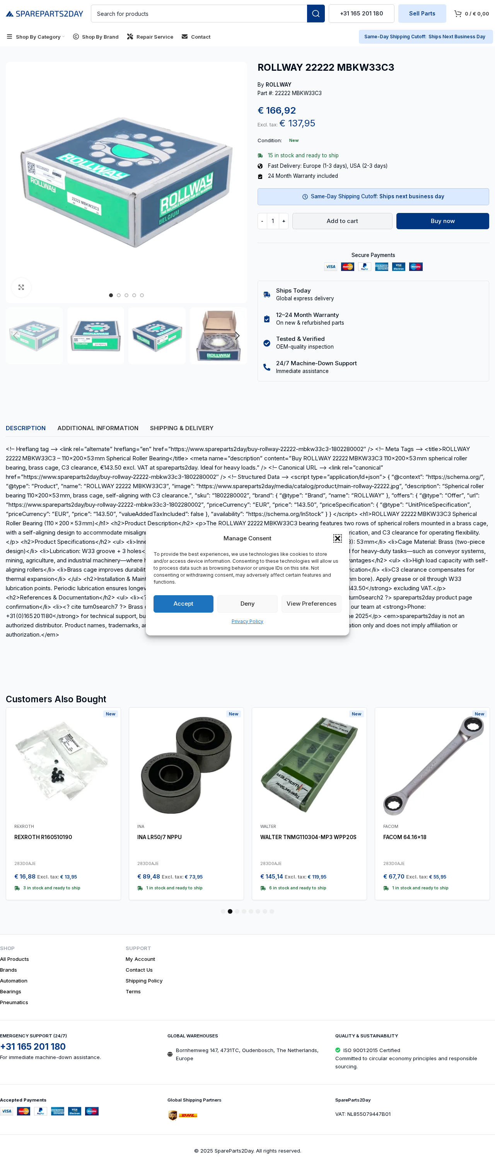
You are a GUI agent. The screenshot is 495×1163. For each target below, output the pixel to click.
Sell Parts (422, 13)
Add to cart (342, 221)
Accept (183, 603)
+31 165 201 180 (361, 13)
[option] (111, 295)
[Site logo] (44, 13)
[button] (337, 538)
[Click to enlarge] (21, 287)
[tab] (26, 428)
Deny (248, 603)
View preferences (311, 603)
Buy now (443, 221)
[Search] (316, 13)
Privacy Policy (247, 621)
